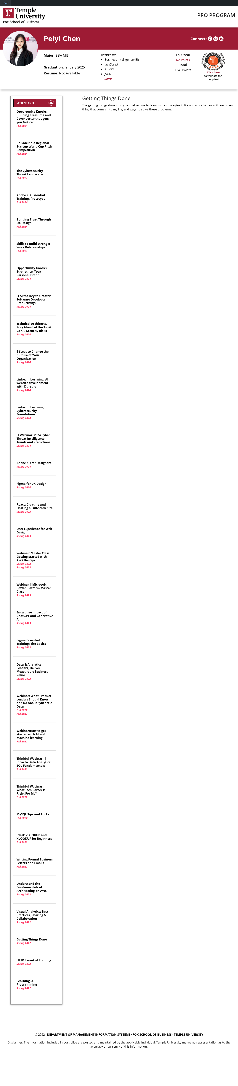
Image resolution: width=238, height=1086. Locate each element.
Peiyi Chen (62, 38)
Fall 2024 (34, 119)
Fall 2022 (22, 710)
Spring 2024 (32, 273)
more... (109, 78)
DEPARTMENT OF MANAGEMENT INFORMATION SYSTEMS (88, 1035)
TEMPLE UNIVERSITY (188, 1035)
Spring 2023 (34, 508)
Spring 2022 (32, 889)
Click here (213, 72)
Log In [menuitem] (5, 2)
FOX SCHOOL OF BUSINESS (152, 1035)
